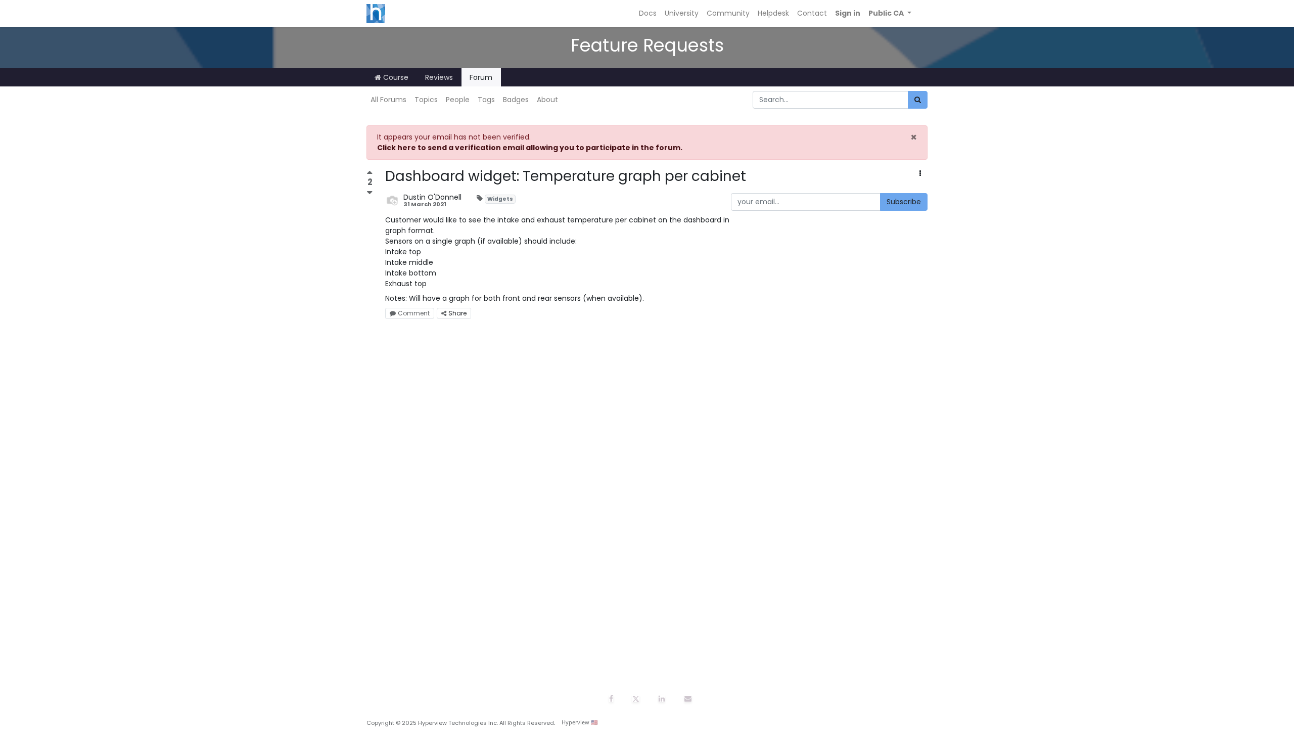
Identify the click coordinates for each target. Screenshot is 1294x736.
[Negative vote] (369, 192)
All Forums (388, 100)
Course (394, 77)
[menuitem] (648, 13)
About (547, 100)
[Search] (918, 100)
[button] (889, 13)
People (458, 100)
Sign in (847, 13)
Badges (516, 100)
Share (457, 313)
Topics (426, 100)
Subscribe (904, 202)
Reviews (439, 77)
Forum (481, 77)
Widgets (500, 199)
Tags (486, 100)
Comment (414, 313)
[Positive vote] (369, 173)
